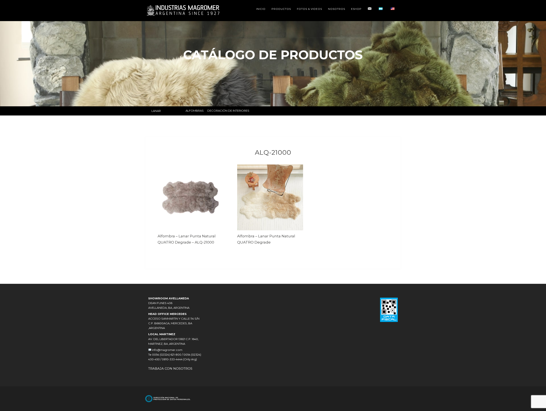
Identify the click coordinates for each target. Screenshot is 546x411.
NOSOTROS (336, 8)
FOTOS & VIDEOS (309, 8)
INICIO (261, 8)
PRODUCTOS (281, 8)
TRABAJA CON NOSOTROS (170, 368)
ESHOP (356, 8)
